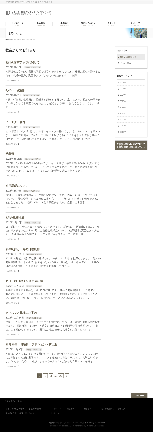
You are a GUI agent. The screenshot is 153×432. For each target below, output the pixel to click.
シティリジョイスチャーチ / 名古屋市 (73, 423)
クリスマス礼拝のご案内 (21, 312)
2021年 (123, 113)
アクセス (121, 409)
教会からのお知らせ (32, 67)
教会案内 (70, 409)
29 (60, 375)
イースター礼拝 (15, 122)
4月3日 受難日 (16, 90)
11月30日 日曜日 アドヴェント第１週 (31, 344)
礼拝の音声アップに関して (23, 62)
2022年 (123, 107)
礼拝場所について (17, 185)
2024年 (123, 95)
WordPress (63, 426)
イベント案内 (125, 63)
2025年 (123, 89)
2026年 (123, 83)
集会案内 (87, 409)
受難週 (10, 153)
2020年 (123, 120)
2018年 (123, 132)
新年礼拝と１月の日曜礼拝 (23, 249)
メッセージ (54, 413)
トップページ (55, 409)
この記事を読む (11, 80)
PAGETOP (140, 396)
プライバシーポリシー (16, 401)
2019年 (123, 126)
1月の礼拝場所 (15, 217)
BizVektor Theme (77, 426)
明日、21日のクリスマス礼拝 (24, 281)
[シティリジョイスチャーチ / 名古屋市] (29, 14)
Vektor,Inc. (91, 426)
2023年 (123, 101)
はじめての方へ (107, 409)
